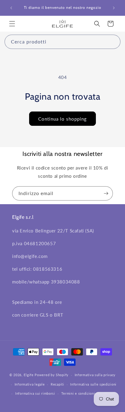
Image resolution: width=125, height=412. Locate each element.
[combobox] (62, 42)
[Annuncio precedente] (11, 8)
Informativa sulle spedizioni (93, 384)
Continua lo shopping (62, 119)
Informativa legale (30, 384)
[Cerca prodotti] (113, 41)
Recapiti (57, 384)
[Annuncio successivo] (113, 8)
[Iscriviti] (106, 193)
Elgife (28, 375)
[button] (12, 23)
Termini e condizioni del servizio (88, 393)
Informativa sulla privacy (95, 375)
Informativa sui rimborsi (35, 393)
